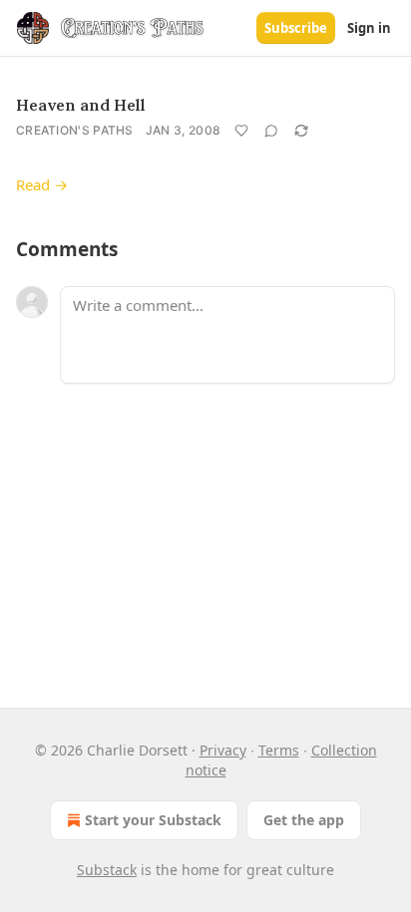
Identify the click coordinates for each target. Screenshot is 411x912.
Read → (42, 184)
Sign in (369, 28)
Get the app (303, 819)
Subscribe (295, 28)
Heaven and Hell (81, 105)
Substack (107, 869)
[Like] (241, 131)
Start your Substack (153, 819)
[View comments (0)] (271, 131)
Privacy (223, 750)
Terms (278, 750)
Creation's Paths (75, 130)
